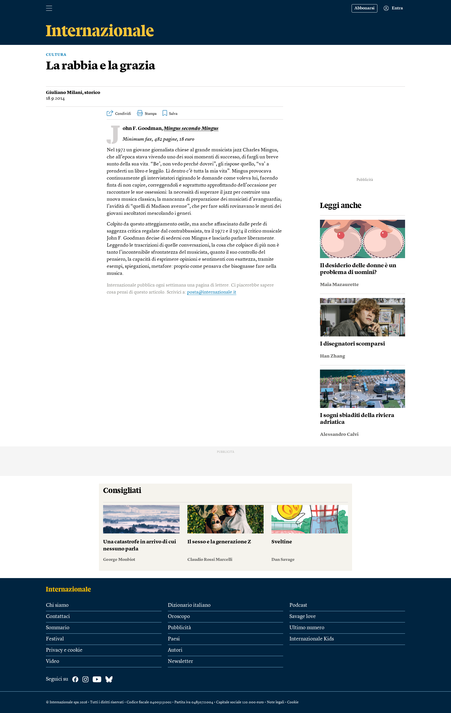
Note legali (275, 702)
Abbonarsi (364, 8)
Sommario (57, 628)
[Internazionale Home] (70, 589)
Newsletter (180, 661)
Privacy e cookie (64, 650)
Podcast (298, 605)
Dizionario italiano (189, 605)
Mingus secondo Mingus (191, 128)
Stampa (151, 114)
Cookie (293, 702)
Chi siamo (57, 605)
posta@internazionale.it (211, 292)
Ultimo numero (306, 628)
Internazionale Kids (311, 639)
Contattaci (58, 616)
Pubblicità (179, 628)
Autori (175, 650)
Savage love (302, 616)
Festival (55, 639)
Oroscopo (179, 616)
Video (52, 661)
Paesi (174, 639)
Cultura (56, 55)
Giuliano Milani (64, 92)
